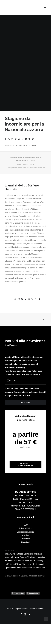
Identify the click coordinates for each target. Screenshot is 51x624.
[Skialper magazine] (16, 7)
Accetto (12, 380)
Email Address (11, 345)
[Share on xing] (29, 139)
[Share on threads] (12, 139)
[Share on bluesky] (25, 139)
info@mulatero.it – (19, 506)
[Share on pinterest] (15, 139)
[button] (45, 7)
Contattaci (25, 542)
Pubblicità (25, 539)
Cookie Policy (34, 593)
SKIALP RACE (28, 165)
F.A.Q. (25, 525)
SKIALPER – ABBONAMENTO (25, 464)
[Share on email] (32, 139)
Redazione (9, 145)
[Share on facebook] (5, 139)
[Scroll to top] (46, 619)
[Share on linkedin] (19, 139)
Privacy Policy (33, 374)
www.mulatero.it (33, 506)
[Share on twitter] (8, 139)
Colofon (25, 535)
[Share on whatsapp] (22, 139)
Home (19, 165)
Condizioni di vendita (25, 532)
